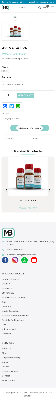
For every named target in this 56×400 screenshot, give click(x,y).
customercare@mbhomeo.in (21, 254)
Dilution (16, 118)
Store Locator (9, 380)
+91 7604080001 (15, 249)
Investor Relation (10, 371)
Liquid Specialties (11, 311)
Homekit (6, 333)
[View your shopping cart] (45, 8)
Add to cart (25, 95)
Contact (6, 376)
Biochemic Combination (14, 297)
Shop (4, 353)
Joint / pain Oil (9, 329)
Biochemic (7, 288)
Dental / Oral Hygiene (13, 320)
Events (5, 366)
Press (5, 362)
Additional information (29, 128)
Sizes (5, 67)
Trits (4, 302)
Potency (6, 77)
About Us (6, 348)
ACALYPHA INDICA (28, 201)
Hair (4, 324)
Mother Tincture (10, 279)
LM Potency (8, 293)
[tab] (29, 128)
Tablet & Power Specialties (15, 315)
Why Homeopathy (11, 357)
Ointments (7, 306)
